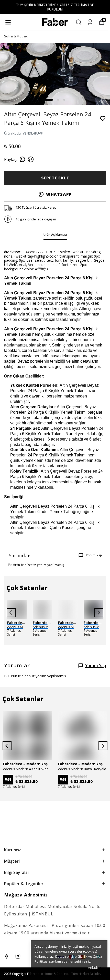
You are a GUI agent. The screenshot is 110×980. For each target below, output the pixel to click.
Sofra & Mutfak (16, 36)
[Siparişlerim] (90, 22)
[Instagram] (17, 956)
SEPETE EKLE (55, 178)
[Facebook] (6, 956)
